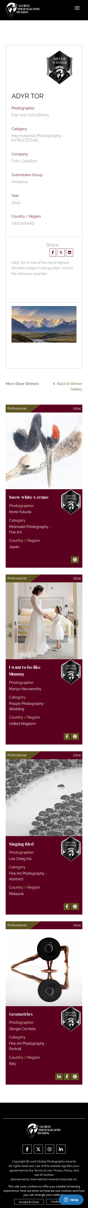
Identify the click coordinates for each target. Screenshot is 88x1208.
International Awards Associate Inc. (54, 1179)
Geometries (21, 1014)
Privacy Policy (62, 1170)
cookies (48, 1174)
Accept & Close (29, 1202)
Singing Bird (21, 844)
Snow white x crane (29, 497)
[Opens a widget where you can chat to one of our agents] (71, 1200)
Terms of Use (43, 1170)
